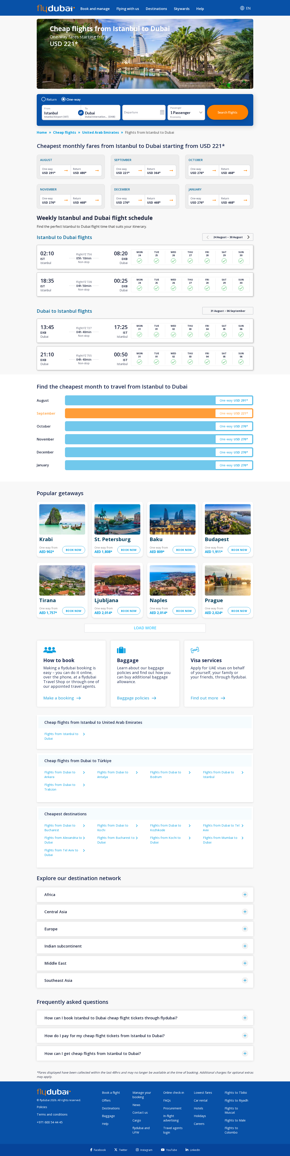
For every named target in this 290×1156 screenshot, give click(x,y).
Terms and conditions (52, 1114)
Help (200, 8)
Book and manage (95, 8)
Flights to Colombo (231, 1130)
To (86, 108)
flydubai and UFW (141, 1130)
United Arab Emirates (100, 132)
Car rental (200, 1100)
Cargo (136, 1120)
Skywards (182, 8)
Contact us (140, 1112)
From (47, 108)
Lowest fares (203, 1093)
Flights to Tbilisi (236, 1093)
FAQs (167, 1100)
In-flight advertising (171, 1118)
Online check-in (173, 1093)
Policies (42, 1107)
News (136, 1105)
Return (51, 99)
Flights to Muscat (231, 1110)
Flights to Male (235, 1120)
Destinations (156, 8)
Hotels (198, 1108)
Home (42, 132)
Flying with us (128, 8)
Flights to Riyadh (236, 1100)
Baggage (108, 1116)
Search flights (227, 112)
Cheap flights (64, 132)
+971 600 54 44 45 (49, 1122)
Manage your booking (141, 1095)
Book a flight (111, 1093)
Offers (106, 1100)
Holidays (200, 1116)
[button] (145, 894)
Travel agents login (173, 1130)
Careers (199, 1124)
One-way (73, 99)
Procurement (172, 1108)
